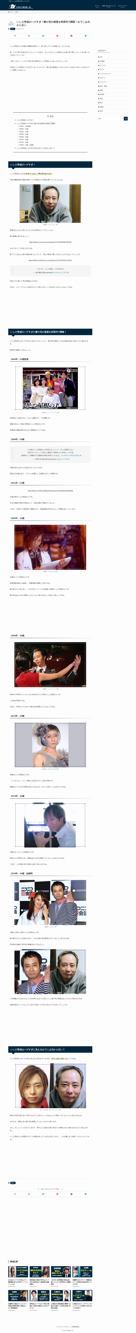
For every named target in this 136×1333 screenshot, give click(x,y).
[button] (15, 36)
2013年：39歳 (23, 139)
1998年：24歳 (23, 129)
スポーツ (103, 78)
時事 (101, 90)
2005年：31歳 (23, 134)
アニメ (102, 69)
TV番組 (102, 61)
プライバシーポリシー (63, 1327)
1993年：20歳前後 (25, 126)
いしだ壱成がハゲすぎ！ (25, 120)
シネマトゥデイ (52, 689)
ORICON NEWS (52, 769)
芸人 (101, 102)
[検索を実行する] (126, 119)
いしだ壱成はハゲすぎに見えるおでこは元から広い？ (36, 148)
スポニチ (52, 927)
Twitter (44, 1110)
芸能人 (12, 28)
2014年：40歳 (23, 142)
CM (101, 57)
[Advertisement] (50, 92)
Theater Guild (52, 571)
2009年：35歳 (23, 137)
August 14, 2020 (62, 459)
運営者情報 (75, 1327)
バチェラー (103, 82)
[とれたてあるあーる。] (20, 6)
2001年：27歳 (23, 131)
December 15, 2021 (60, 272)
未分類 (102, 94)
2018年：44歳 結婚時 (26, 145)
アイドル (103, 65)
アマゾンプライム (52, 412)
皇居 (101, 98)
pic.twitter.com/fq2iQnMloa (70, 455)
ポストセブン (52, 224)
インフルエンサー (105, 73)
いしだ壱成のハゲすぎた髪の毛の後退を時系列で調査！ (36, 123)
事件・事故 (103, 86)
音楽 (101, 111)
